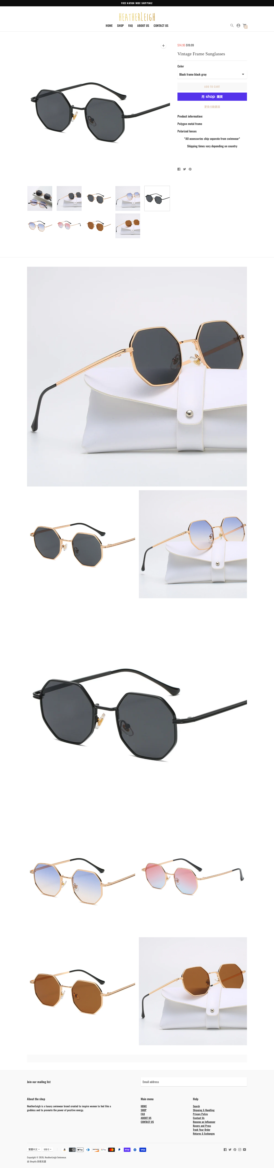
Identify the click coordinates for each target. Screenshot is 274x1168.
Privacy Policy (200, 1114)
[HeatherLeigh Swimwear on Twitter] (230, 1149)
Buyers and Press (202, 1126)
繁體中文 (33, 1149)
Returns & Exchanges (204, 1133)
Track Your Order (201, 1129)
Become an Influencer (204, 1122)
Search (196, 1106)
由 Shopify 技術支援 (36, 1161)
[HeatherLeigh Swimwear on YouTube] (244, 1149)
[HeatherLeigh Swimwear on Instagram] (239, 1149)
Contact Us (198, 1118)
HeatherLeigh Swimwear (55, 1157)
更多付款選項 (212, 106)
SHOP (120, 25)
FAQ (130, 25)
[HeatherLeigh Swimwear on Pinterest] (234, 1149)
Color (180, 66)
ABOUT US (143, 25)
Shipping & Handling (204, 1110)
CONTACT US (161, 25)
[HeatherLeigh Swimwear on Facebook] (225, 1149)
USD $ (46, 1149)
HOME (109, 25)
